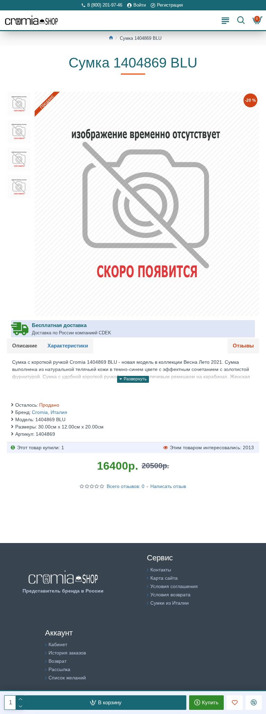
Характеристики (67, 346)
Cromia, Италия (49, 412)
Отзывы (243, 346)
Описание (24, 346)
